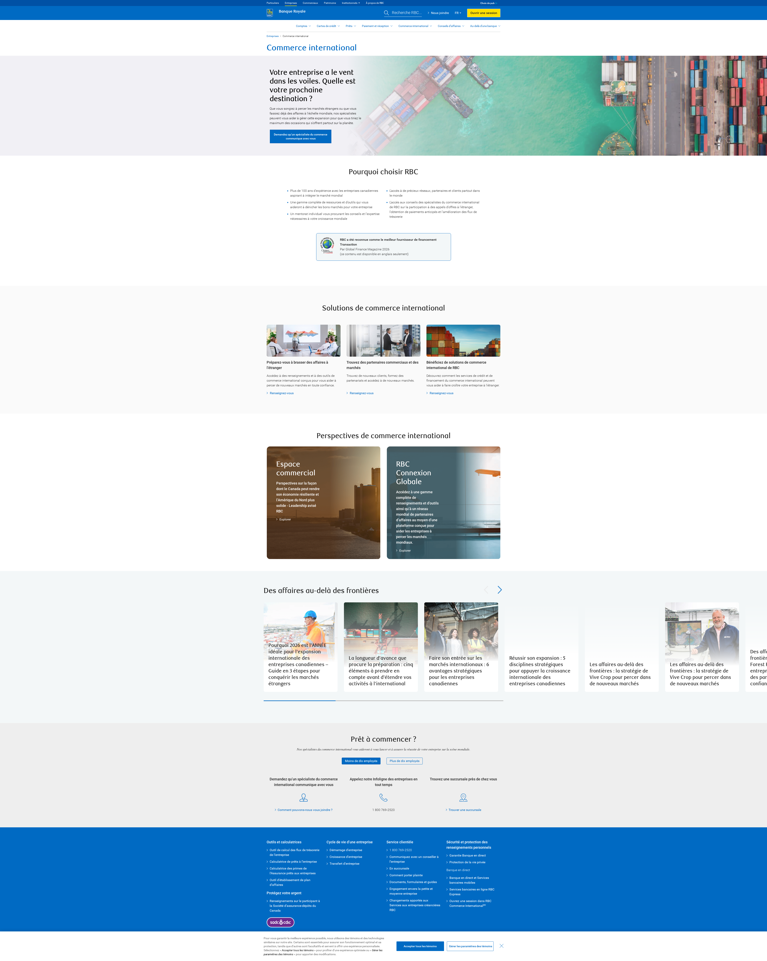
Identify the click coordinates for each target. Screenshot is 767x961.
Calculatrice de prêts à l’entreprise (293, 862)
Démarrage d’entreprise (346, 850)
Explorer (285, 519)
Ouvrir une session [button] (483, 13)
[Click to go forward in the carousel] (499, 589)
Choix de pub (487, 3)
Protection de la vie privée (467, 862)
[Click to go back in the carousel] (486, 589)
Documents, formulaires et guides (413, 882)
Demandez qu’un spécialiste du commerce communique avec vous (300, 136)
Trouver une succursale (465, 810)
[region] (383, 647)
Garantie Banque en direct (467, 855)
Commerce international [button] (413, 26)
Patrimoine (330, 3)
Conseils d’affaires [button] (449, 26)
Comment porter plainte (406, 875)
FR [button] (457, 13)
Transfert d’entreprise (344, 863)
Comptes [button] (301, 26)
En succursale (399, 868)
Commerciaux (310, 3)
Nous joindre (440, 13)
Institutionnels (349, 3)
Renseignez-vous (282, 393)
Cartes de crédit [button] (326, 26)
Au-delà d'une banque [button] (483, 26)
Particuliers (273, 3)
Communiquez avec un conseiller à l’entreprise (414, 859)
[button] (403, 13)
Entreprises (291, 3)
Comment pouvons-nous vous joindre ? (305, 810)
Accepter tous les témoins (420, 946)
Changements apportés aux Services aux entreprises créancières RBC (414, 905)
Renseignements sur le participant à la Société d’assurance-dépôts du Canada (295, 905)
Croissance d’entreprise (346, 857)
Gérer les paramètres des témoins (470, 946)
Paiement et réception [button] (375, 26)
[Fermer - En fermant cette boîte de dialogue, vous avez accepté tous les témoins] (502, 946)
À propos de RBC (375, 3)
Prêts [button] (349, 26)
